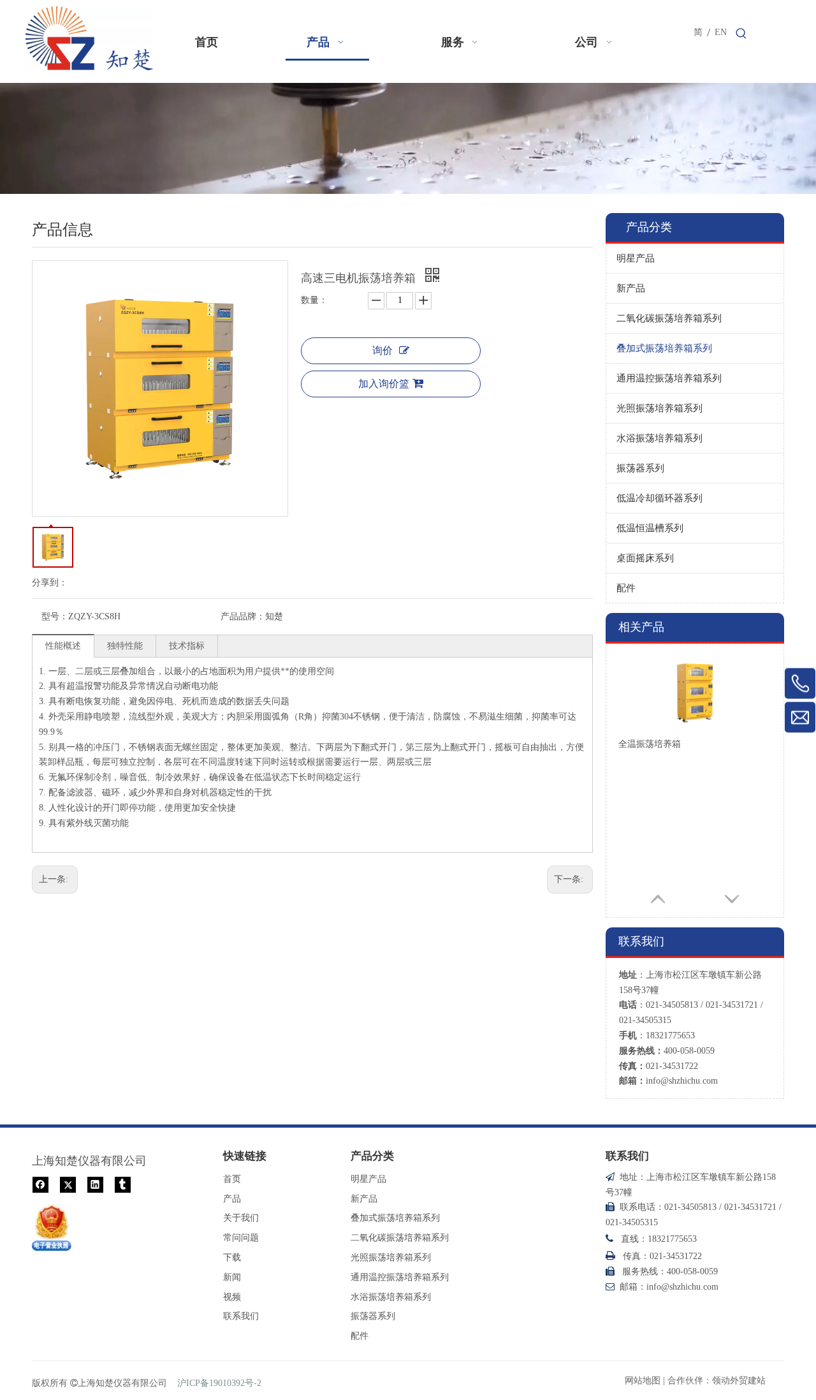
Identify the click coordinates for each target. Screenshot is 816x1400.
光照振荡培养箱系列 (659, 408)
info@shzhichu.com (682, 1081)
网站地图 (642, 1380)
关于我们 (241, 1218)
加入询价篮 (383, 383)
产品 (232, 1199)
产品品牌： (243, 616)
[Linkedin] (95, 1184)
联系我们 (241, 1316)
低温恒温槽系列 (649, 528)
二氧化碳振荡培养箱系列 (669, 318)
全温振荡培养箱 (649, 744)
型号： (54, 616)
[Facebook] (40, 1184)
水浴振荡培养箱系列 (659, 438)
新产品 (630, 288)
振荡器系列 (640, 468)
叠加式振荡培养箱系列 (664, 348)
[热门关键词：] (741, 34)
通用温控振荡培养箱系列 (669, 378)
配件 (626, 588)
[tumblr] (123, 1184)
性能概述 (63, 646)
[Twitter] (68, 1184)
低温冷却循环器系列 (659, 498)
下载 (232, 1257)
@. (682, 1287)
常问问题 (241, 1237)
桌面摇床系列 (645, 558)
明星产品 (635, 258)
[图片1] (51, 1227)
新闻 (232, 1277)
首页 (232, 1179)
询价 (382, 350)
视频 (232, 1297)
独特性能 (125, 646)
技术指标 (187, 646)
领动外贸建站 (739, 1380)
